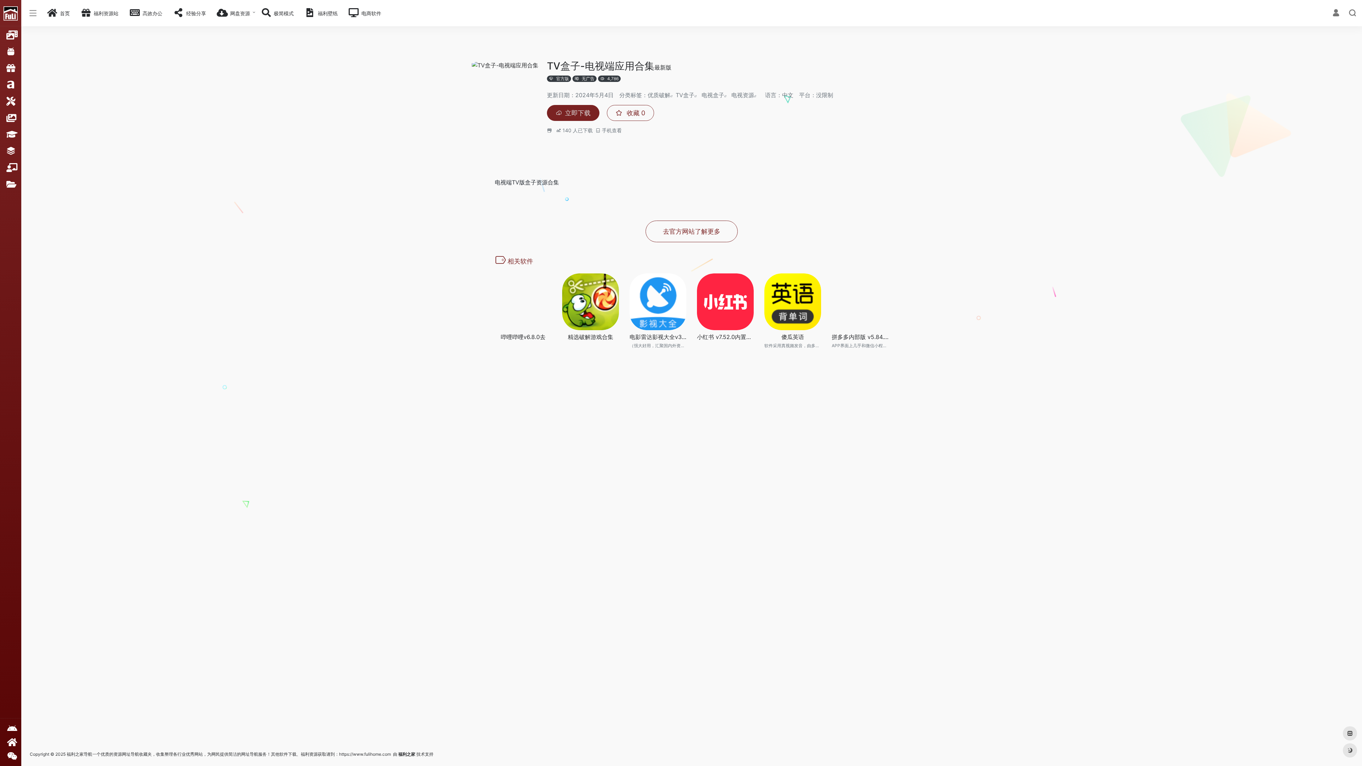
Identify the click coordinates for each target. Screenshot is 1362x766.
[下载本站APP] (10, 728)
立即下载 (578, 113)
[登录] (1336, 13)
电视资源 (742, 95)
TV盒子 (685, 95)
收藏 (635, 113)
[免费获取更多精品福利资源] (10, 742)
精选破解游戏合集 (590, 336)
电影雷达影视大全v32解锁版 (658, 336)
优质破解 (659, 95)
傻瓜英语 (792, 336)
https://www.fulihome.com (365, 754)
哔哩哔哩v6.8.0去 (523, 336)
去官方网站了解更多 (691, 231)
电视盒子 (713, 95)
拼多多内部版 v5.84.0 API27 (860, 336)
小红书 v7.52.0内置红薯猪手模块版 (725, 336)
